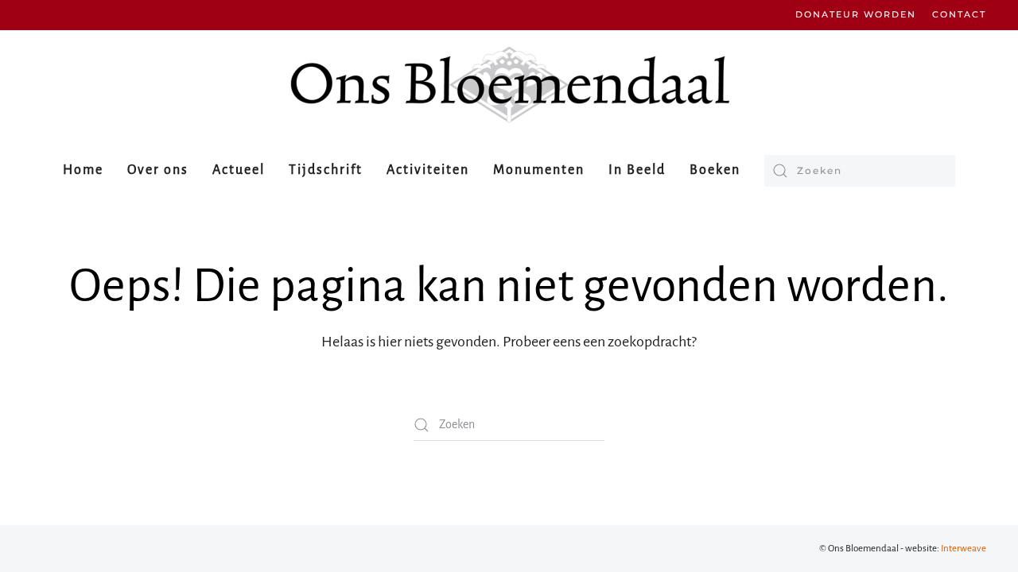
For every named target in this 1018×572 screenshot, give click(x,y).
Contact (959, 14)
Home (83, 170)
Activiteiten (428, 170)
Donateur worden (855, 14)
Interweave (963, 548)
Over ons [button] (157, 170)
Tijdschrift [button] (326, 170)
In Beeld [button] (637, 170)
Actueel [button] (238, 170)
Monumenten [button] (539, 170)
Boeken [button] (715, 170)
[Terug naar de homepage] (509, 84)
